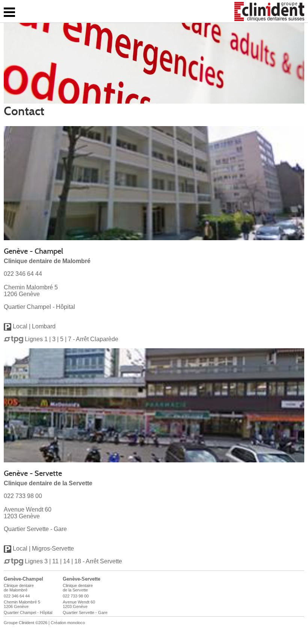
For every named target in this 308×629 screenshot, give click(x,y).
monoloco (76, 622)
